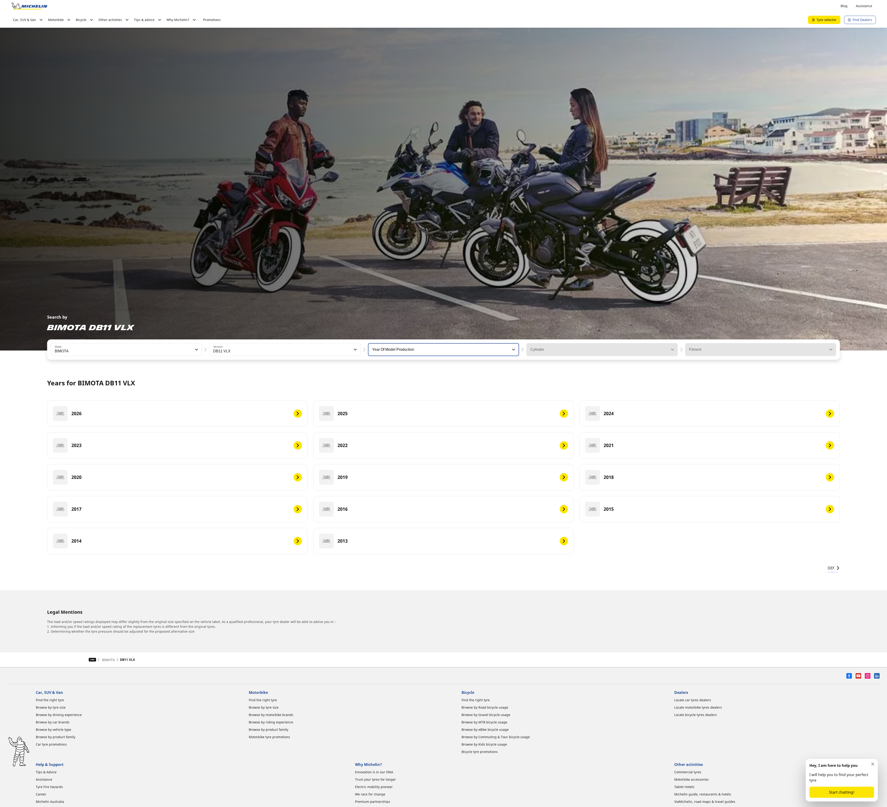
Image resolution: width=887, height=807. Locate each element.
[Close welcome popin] (872, 764)
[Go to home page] (29, 6)
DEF (831, 568)
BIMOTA (108, 660)
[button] (196, 349)
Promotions (212, 20)
